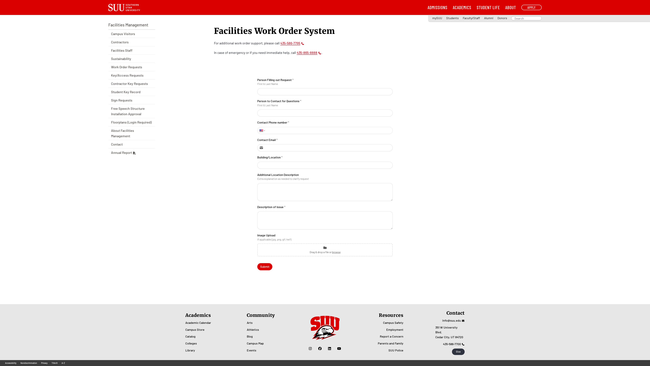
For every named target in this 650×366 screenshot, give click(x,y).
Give (458, 351)
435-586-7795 (290, 43)
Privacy (44, 363)
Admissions (437, 7)
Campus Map (255, 343)
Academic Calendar (198, 322)
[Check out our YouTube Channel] (339, 348)
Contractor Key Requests (129, 84)
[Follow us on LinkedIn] (329, 348)
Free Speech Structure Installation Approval (128, 111)
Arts (250, 322)
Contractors (120, 42)
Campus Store (194, 329)
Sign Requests (121, 100)
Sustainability (121, 59)
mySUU (437, 18)
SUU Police (395, 350)
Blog (250, 336)
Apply (531, 7)
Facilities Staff (121, 50)
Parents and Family (390, 343)
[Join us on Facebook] (320, 348)
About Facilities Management (122, 133)
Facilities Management (128, 24)
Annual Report (121, 152)
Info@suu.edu (451, 320)
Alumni (488, 18)
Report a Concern (391, 336)
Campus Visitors (123, 34)
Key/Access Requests (127, 75)
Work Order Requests (126, 67)
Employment (394, 329)
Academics (462, 7)
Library (190, 350)
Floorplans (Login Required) (131, 122)
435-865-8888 (307, 52)
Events (251, 350)
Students (452, 18)
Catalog (190, 336)
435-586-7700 (452, 344)
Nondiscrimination (28, 363)
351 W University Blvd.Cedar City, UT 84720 (449, 332)
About (510, 7)
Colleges (191, 343)
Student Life (488, 7)
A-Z (63, 363)
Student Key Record (125, 92)
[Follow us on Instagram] (310, 348)
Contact (117, 144)
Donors (502, 18)
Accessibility (10, 363)
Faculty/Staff (471, 18)
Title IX (55, 363)
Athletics (253, 329)
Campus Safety (393, 322)
